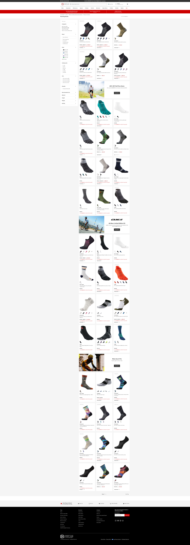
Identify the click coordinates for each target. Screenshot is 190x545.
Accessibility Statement (101, 520)
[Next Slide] (119, 1)
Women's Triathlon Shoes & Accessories (75, 14)
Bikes (61, 511)
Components (62, 522)
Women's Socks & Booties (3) (67, 30)
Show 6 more (64, 59)
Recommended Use (66, 92)
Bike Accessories (63, 520)
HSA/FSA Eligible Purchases (65, 527)
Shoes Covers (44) (65, 29)
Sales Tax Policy (81, 522)
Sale (63, 76)
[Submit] (70, 4)
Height (63, 98)
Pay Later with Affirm (64, 515)
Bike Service (80, 526)
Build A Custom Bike (63, 513)
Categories (64, 24)
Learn (79, 520)
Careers (98, 517)
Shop (61, 510)
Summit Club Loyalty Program (102, 515)
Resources (80, 510)
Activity (63, 103)
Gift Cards (62, 524)
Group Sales (99, 522)
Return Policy (80, 513)
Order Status (80, 517)
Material (63, 95)
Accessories (62, 14)
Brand (63, 34)
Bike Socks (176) (64, 26)
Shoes (67, 14)
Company (98, 510)
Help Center (80, 511)
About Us (98, 513)
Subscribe (127, 515)
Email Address (117, 513)
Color (63, 47)
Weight (63, 100)
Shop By (63, 86)
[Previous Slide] (70, 1)
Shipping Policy (81, 524)
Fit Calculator (62, 526)
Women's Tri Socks (86, 14)
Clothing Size (64, 63)
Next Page (127, 494)
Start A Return (80, 515)
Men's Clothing (63, 517)
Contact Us (98, 511)
